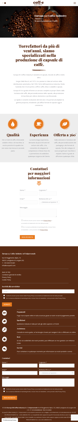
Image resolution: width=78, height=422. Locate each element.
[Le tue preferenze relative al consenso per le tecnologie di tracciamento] (10, 420)
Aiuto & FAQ (6, 272)
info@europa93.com (8, 265)
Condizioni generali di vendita (11, 275)
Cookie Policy (6, 280)
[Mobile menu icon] (75, 3)
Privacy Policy (47, 220)
